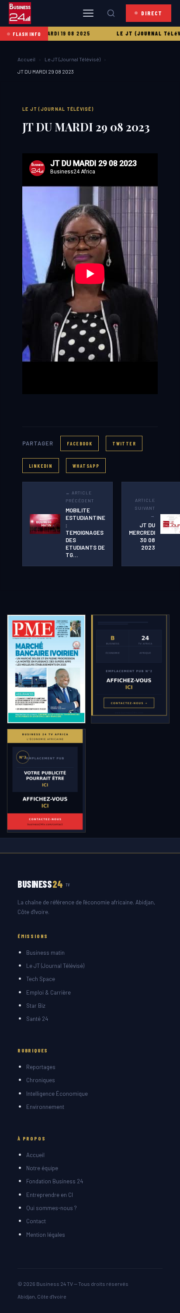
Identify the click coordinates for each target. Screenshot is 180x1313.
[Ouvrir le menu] (88, 13)
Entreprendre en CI (49, 1194)
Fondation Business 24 (54, 1181)
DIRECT (152, 13)
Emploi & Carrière (48, 992)
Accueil (26, 59)
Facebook (79, 443)
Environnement (45, 1106)
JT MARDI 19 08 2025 (50, 33)
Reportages (40, 1066)
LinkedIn (40, 465)
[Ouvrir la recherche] (111, 13)
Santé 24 (37, 1018)
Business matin (45, 952)
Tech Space (40, 978)
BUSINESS (43, 883)
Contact (36, 1221)
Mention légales (45, 1234)
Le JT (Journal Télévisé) (72, 59)
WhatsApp (86, 465)
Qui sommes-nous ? (51, 1207)
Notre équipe (42, 1168)
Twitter (124, 443)
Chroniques (40, 1080)
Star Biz (35, 1005)
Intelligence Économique (57, 1093)
